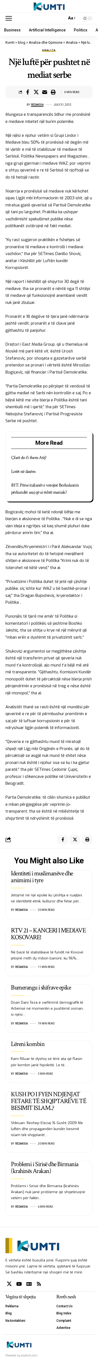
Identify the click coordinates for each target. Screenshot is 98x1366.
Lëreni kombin (27, 1044)
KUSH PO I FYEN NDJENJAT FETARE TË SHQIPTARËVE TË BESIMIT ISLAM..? (48, 1101)
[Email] (44, 92)
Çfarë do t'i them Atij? (29, 458)
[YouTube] (19, 1284)
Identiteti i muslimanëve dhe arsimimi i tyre (42, 876)
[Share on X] (36, 92)
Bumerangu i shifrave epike (41, 987)
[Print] (53, 92)
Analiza (49, 50)
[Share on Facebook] (28, 92)
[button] (10, 18)
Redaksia (37, 104)
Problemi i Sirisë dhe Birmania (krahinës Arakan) (44, 1167)
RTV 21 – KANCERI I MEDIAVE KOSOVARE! (48, 933)
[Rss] (39, 1284)
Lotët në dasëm (23, 472)
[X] (9, 1284)
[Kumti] (49, 6)
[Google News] (29, 1284)
